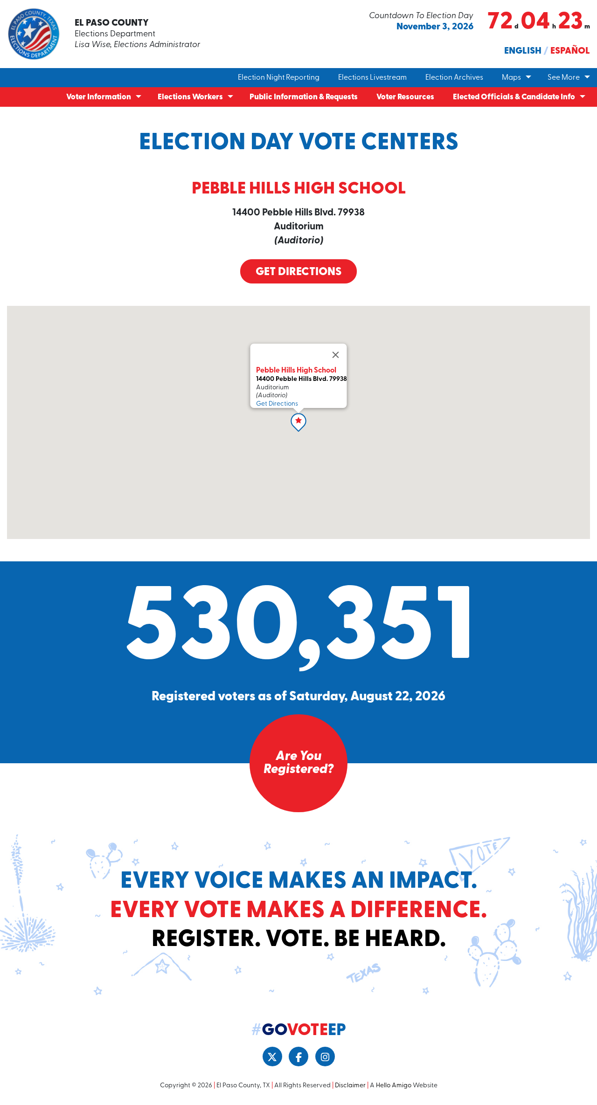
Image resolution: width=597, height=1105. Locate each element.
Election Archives (454, 78)
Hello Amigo (393, 1085)
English (522, 51)
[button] (298, 422)
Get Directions (298, 272)
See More (564, 78)
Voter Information (98, 97)
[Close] (336, 355)
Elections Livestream (372, 78)
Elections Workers (190, 97)
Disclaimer (350, 1085)
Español (570, 51)
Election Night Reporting (278, 78)
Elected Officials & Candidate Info (514, 97)
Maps (511, 78)
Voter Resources (405, 97)
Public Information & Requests (304, 97)
